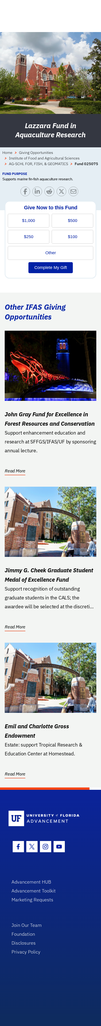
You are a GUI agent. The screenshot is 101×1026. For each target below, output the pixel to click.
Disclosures (24, 943)
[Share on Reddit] (50, 193)
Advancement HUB (31, 882)
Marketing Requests (32, 899)
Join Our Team (27, 925)
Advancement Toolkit (34, 891)
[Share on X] (63, 193)
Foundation (23, 934)
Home (7, 152)
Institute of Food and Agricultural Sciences (44, 158)
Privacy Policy (26, 952)
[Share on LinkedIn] (38, 193)
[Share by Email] (75, 193)
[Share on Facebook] (26, 193)
